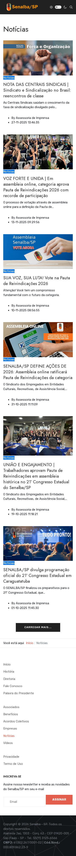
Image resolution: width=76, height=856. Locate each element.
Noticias (9, 78)
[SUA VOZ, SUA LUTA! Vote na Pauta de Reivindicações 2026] (38, 251)
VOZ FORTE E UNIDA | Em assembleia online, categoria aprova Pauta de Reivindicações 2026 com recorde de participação (36, 187)
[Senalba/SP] (22, 7)
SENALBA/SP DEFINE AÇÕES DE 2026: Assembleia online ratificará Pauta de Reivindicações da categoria (37, 372)
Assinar (59, 799)
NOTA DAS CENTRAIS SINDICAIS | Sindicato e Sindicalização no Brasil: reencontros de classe (37, 90)
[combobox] (71, 7)
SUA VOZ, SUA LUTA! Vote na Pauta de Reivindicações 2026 (36, 281)
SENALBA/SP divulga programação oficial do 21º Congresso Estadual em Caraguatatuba (37, 575)
